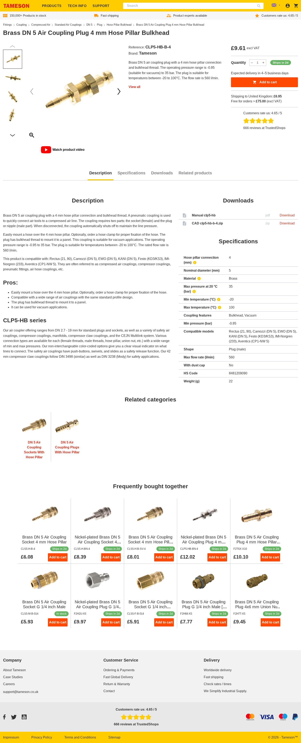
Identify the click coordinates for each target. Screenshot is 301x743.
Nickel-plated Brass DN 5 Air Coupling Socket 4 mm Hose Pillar (97, 542)
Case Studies (13, 677)
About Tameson (14, 670)
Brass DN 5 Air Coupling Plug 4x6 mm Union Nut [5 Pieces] (257, 607)
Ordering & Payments (119, 670)
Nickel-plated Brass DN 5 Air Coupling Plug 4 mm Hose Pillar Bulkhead (203, 542)
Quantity (238, 63)
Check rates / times (217, 684)
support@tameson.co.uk (20, 692)
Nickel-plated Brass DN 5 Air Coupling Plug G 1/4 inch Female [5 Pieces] (97, 607)
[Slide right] (32, 91)
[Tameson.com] (16, 5)
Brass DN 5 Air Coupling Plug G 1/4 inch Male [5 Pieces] (203, 607)
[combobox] (193, 6)
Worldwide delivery (218, 670)
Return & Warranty (116, 684)
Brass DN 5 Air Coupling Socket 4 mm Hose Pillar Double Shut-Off (150, 542)
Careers (9, 684)
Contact (109, 691)
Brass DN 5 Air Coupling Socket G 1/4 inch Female (150, 607)
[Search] (260, 6)
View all (134, 87)
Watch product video (68, 149)
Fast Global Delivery (118, 677)
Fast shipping (213, 677)
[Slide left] (119, 91)
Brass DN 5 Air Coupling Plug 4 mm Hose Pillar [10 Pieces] (257, 542)
